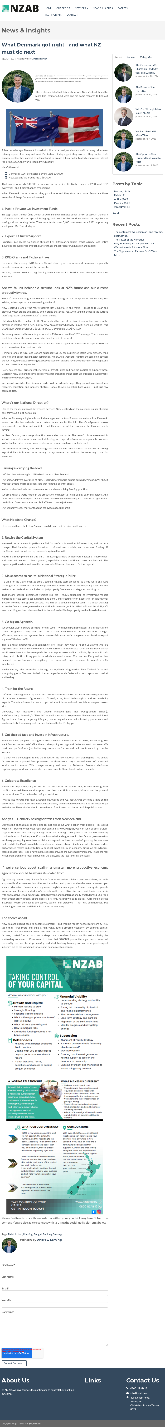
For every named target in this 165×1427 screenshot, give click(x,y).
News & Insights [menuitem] (103, 8)
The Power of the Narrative (129, 239)
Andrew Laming (39, 58)
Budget (38, 1234)
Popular (131, 57)
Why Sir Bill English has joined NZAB (134, 243)
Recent (118, 57)
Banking (47, 1234)
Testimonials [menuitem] (53, 14)
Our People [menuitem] (63, 8)
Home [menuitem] (48, 8)
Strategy (58, 1234)
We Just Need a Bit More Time (131, 247)
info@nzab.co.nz (139, 1392)
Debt (11, 1234)
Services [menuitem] (80, 8)
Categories (146, 57)
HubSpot (36, 1423)
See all (115, 213)
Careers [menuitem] (123, 8)
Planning (28, 1234)
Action (18, 1234)
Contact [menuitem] (72, 14)
